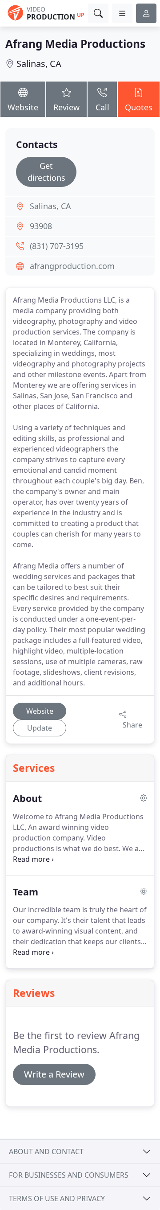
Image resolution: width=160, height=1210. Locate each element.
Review (66, 107)
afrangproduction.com (72, 266)
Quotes (138, 107)
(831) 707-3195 (57, 246)
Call (102, 107)
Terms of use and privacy (57, 1198)
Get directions (46, 171)
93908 (41, 226)
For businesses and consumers (68, 1175)
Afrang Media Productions (75, 43)
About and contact (46, 1151)
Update (39, 728)
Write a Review (54, 1074)
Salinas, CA (38, 64)
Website (23, 107)
